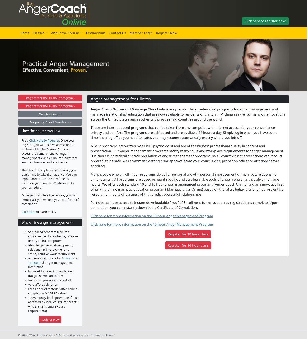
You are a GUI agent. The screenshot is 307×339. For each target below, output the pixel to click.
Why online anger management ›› (48, 222)
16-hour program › (50, 106)
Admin (110, 335)
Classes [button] (39, 33)
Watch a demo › (50, 114)
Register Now (166, 33)
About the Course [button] (65, 33)
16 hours (34, 263)
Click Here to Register (44, 140)
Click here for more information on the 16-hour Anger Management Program (152, 224)
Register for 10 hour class (188, 234)
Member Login (141, 33)
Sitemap (96, 335)
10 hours (68, 258)
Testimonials (95, 33)
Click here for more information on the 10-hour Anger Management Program (152, 216)
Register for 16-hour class (188, 245)
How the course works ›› (41, 130)
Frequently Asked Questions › (50, 122)
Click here (28, 212)
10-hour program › (50, 98)
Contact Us (117, 33)
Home (24, 33)
